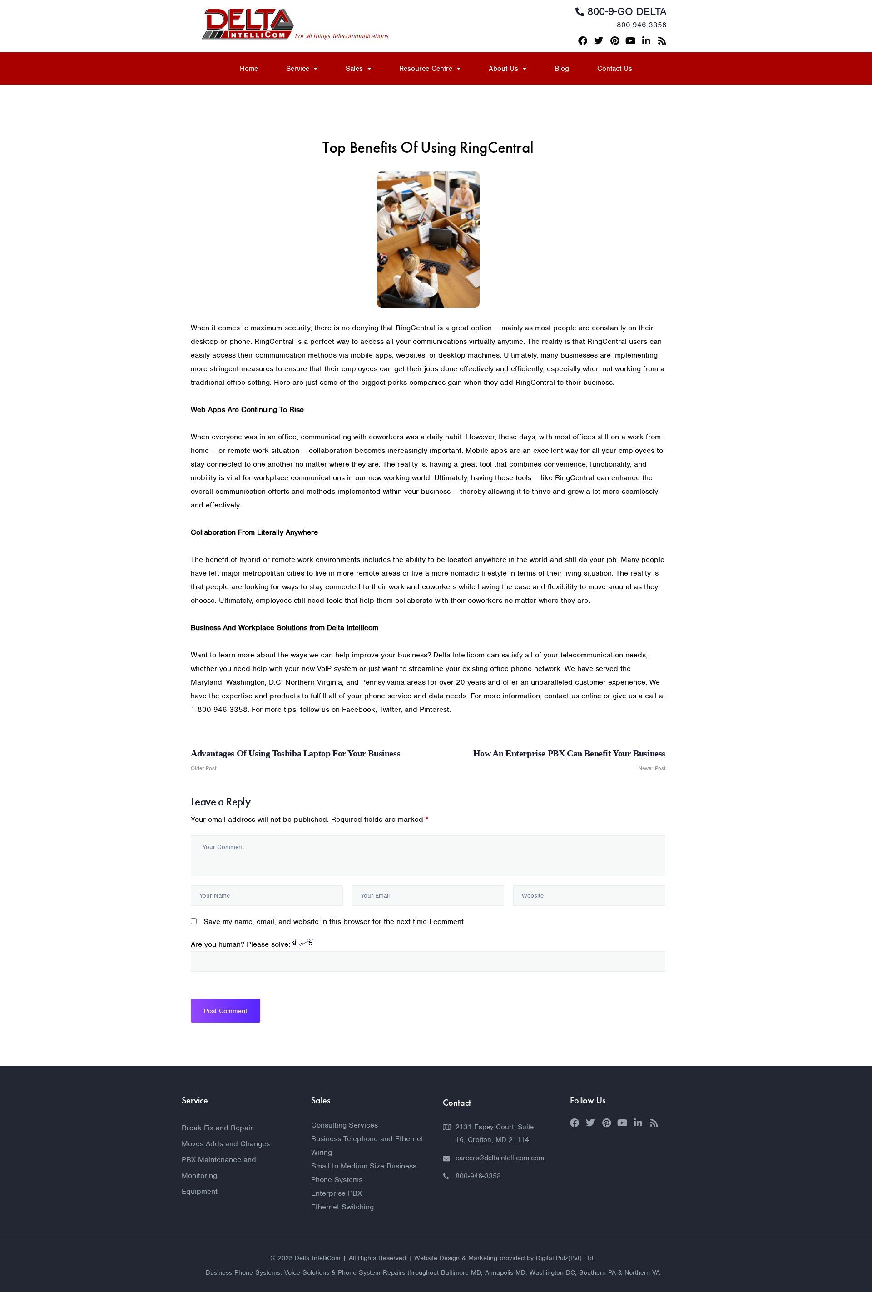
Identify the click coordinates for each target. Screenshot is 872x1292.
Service (297, 68)
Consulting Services (344, 1125)
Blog (562, 68)
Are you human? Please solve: (241, 944)
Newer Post (569, 760)
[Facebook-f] (582, 40)
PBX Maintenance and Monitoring (219, 1167)
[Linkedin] (646, 40)
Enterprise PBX (336, 1193)
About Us (503, 68)
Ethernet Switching (342, 1207)
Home (249, 68)
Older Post (295, 760)
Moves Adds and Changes (226, 1143)
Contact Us (614, 68)
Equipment (200, 1191)
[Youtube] (630, 40)
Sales (354, 68)
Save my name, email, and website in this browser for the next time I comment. (334, 921)
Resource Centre (425, 68)
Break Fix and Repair (217, 1128)
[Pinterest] (614, 40)
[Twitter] (598, 40)
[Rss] (662, 40)
